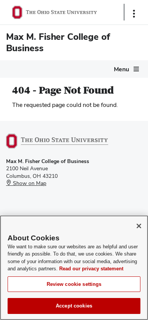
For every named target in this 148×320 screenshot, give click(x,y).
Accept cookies (74, 306)
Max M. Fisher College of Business (58, 42)
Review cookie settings (74, 284)
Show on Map (28, 183)
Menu (121, 69)
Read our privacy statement (91, 268)
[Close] (139, 226)
